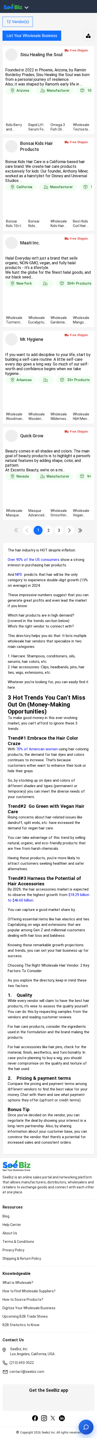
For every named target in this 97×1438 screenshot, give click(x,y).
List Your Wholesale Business (31, 35)
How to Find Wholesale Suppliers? (28, 1291)
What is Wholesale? (17, 1283)
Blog (5, 1216)
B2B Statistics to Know (21, 1325)
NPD (19, 574)
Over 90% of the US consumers (33, 559)
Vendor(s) (17, 21)
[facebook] (35, 1418)
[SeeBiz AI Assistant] (86, 1427)
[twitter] (53, 1418)
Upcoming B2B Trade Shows (25, 1316)
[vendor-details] (11, 54)
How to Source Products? (22, 1300)
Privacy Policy (13, 1250)
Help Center (11, 1225)
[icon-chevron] (27, 530)
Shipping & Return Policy (21, 1258)
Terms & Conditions (18, 1242)
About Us (9, 1233)
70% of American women (37, 749)
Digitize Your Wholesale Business (28, 1308)
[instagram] (44, 1418)
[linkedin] (62, 1418)
